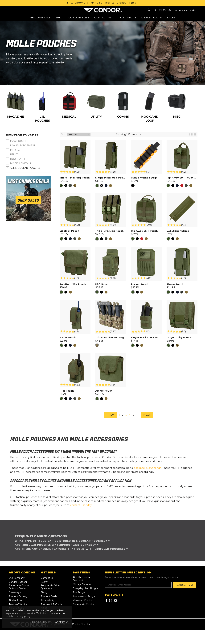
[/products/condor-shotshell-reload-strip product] (146, 141)
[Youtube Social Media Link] (115, 600)
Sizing (44, 592)
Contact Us (47, 577)
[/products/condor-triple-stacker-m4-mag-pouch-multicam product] (110, 303)
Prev (110, 414)
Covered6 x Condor (83, 604)
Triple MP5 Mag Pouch (109, 231)
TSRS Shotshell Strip (144, 178)
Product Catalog (18, 596)
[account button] (154, 10)
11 (137, 414)
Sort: (63, 134)
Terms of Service (18, 604)
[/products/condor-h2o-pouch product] (110, 248)
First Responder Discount (82, 579)
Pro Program (80, 592)
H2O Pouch (102, 284)
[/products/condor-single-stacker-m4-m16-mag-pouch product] (146, 301)
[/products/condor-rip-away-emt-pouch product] (146, 195)
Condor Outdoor (18, 581)
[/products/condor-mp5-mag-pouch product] (110, 195)
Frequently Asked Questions (51, 587)
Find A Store (16, 600)
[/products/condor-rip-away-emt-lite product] (182, 141)
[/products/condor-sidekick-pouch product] (75, 195)
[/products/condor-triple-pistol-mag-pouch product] (75, 141)
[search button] (149, 10)
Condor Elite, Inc (102, 10)
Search (45, 581)
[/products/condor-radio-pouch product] (75, 301)
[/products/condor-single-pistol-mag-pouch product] (110, 141)
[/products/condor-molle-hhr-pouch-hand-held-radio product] (75, 354)
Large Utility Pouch (179, 337)
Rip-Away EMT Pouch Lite (182, 178)
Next (147, 414)
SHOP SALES (28, 200)
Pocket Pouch (140, 284)
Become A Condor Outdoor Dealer (19, 587)
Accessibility (47, 600)
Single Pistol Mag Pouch (110, 178)
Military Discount (82, 584)
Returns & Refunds (51, 604)
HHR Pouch (67, 391)
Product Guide (49, 596)
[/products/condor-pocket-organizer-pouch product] (146, 248)
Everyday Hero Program (86, 588)
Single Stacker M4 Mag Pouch (146, 337)
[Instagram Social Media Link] (110, 600)
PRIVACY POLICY (42, 622)
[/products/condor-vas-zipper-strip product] (182, 195)
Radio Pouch (68, 337)
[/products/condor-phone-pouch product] (182, 248)
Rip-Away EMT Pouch (144, 231)
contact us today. (81, 505)
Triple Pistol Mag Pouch (75, 178)
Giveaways (15, 592)
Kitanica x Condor (82, 600)
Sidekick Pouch (69, 231)
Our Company (17, 577)
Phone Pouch (175, 284)
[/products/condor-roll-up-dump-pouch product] (75, 248)
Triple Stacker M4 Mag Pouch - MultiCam (110, 337)
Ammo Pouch (104, 391)
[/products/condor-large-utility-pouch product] (182, 301)
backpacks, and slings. (148, 467)
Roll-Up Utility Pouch (73, 284)
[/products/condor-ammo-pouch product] (110, 354)
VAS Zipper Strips (178, 231)
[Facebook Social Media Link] (106, 600)
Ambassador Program (85, 596)
